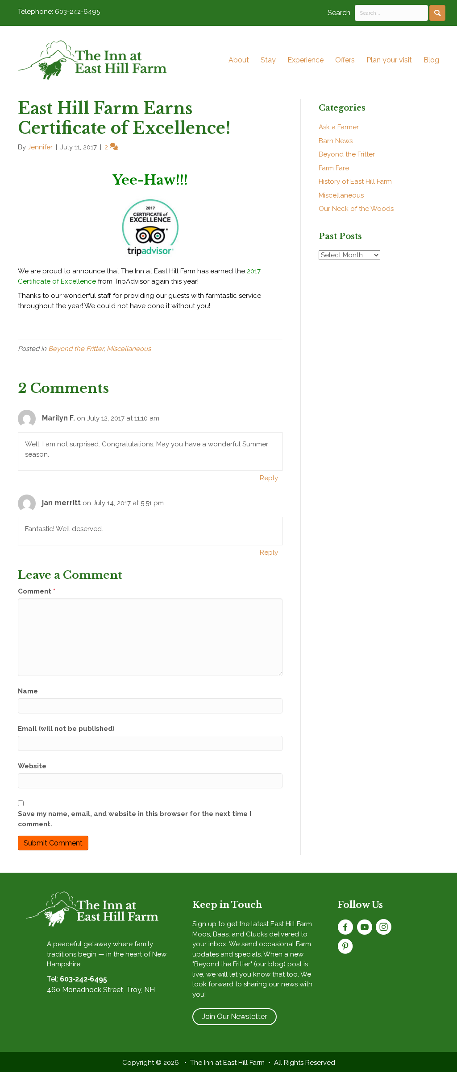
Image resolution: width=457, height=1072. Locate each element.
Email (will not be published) (66, 729)
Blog (431, 60)
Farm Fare (334, 168)
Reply (269, 478)
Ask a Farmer (339, 127)
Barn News (336, 141)
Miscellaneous (129, 349)
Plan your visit (389, 60)
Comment (36, 591)
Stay (268, 60)
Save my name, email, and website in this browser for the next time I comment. (134, 819)
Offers (345, 60)
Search (339, 12)
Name (28, 691)
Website (32, 766)
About (238, 60)
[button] (437, 13)
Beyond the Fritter (76, 349)
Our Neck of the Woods (356, 209)
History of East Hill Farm (355, 181)
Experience (305, 60)
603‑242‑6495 (83, 979)
